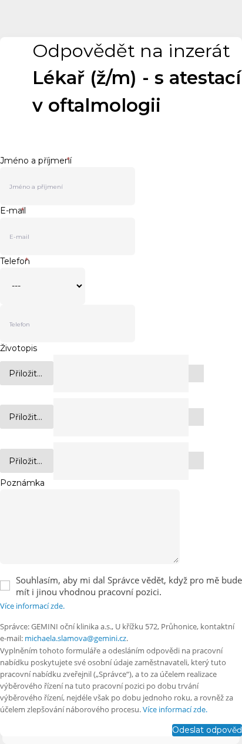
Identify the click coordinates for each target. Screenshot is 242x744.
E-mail (13, 211)
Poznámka (22, 483)
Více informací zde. (32, 605)
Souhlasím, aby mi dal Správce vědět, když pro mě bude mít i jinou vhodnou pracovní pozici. (129, 586)
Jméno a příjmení (36, 160)
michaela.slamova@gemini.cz (75, 638)
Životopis (18, 348)
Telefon (15, 261)
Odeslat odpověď (207, 730)
